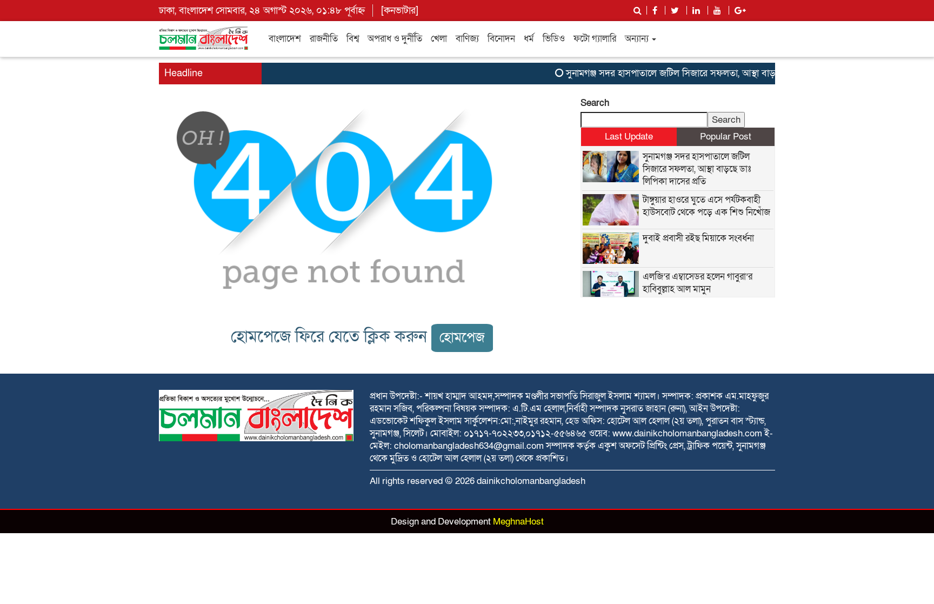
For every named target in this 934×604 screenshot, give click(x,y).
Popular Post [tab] (725, 136)
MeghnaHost (518, 521)
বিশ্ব (352, 38)
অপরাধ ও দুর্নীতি (395, 38)
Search (595, 103)
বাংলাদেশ (285, 38)
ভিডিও (554, 38)
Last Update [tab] (629, 136)
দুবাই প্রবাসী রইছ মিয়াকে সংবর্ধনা (698, 238)
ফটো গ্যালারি (594, 38)
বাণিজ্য (467, 38)
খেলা (439, 38)
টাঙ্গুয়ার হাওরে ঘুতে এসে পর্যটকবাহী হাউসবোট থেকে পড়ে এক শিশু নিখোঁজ (706, 206)
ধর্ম (529, 38)
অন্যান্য (638, 38)
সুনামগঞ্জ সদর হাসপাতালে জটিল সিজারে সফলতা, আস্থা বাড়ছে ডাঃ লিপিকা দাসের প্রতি (709, 73)
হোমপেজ (462, 338)
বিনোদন (501, 38)
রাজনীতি (324, 38)
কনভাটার (400, 10)
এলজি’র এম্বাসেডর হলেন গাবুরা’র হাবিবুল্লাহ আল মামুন (697, 282)
